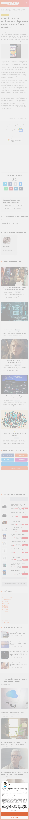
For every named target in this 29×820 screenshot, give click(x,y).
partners (10, 788)
